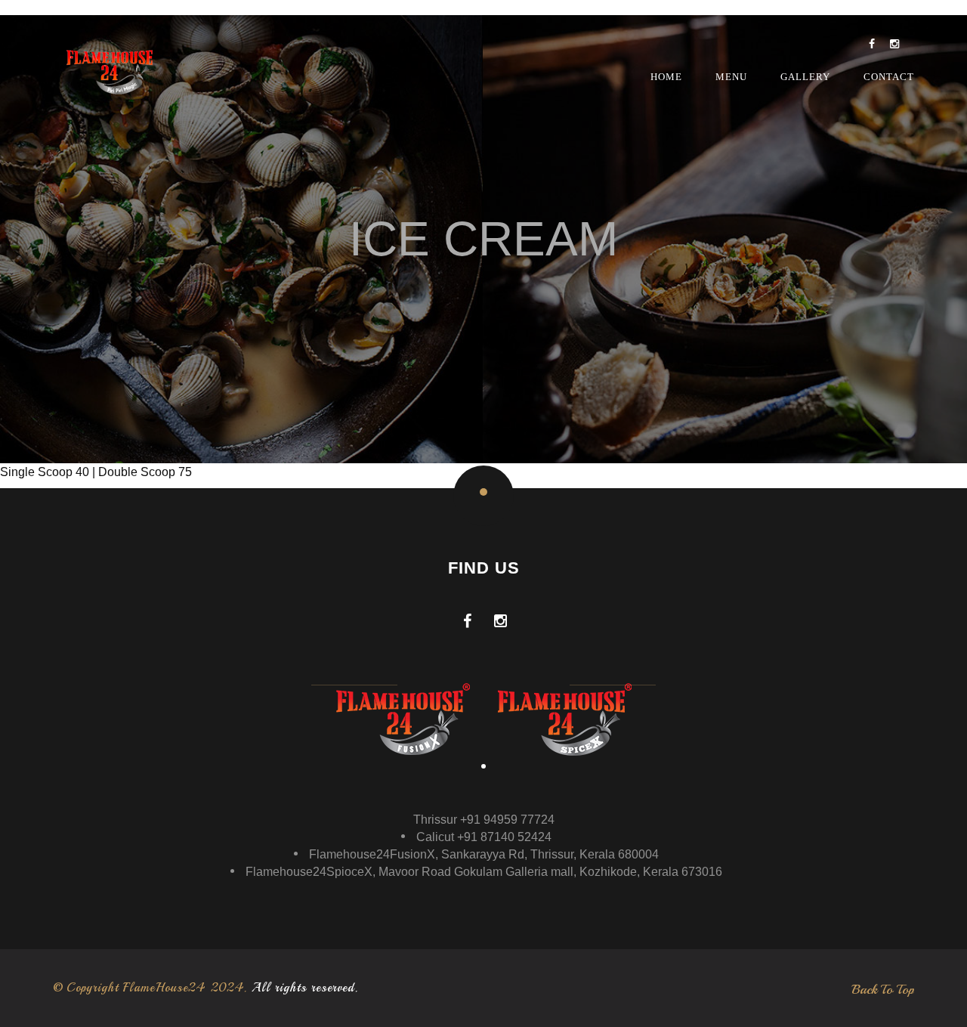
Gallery (805, 77)
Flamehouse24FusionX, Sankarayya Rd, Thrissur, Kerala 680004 (484, 854)
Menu (731, 77)
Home (666, 77)
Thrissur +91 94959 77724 (484, 819)
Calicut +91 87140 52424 (483, 837)
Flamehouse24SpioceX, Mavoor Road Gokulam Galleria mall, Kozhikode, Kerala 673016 (484, 871)
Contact (889, 77)
